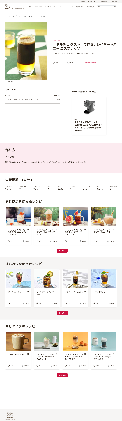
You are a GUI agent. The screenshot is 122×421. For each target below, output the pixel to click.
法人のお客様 (89, 1)
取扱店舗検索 (90, 7)
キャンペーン (69, 7)
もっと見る (62, 251)
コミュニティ (97, 1)
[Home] (15, 6)
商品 (30, 7)
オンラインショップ (49, 7)
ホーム (7, 16)
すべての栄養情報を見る (91, 62)
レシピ (60, 7)
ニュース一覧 (114, 1)
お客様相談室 (104, 1)
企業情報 (83, 1)
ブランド (37, 7)
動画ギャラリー (80, 7)
